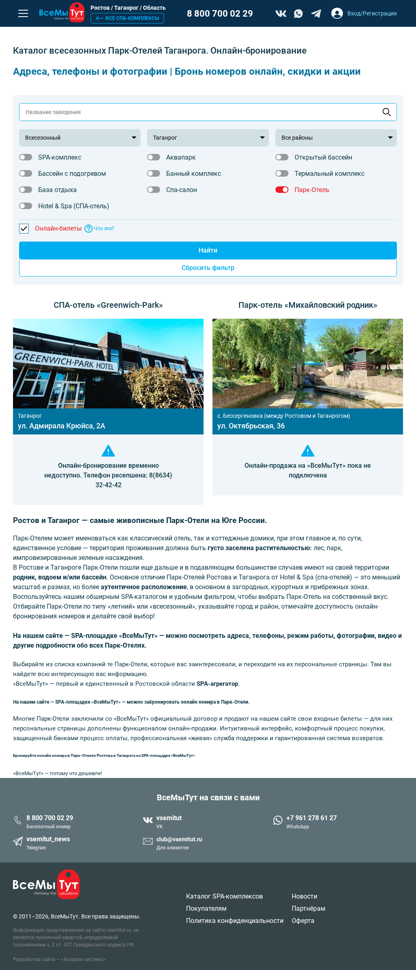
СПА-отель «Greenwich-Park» (108, 305)
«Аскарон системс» (83, 959)
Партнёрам (308, 908)
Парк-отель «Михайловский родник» (307, 305)
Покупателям (206, 908)
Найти (208, 250)
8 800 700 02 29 (220, 14)
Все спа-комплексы (132, 18)
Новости (304, 896)
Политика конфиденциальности (235, 921)
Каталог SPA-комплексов (224, 896)
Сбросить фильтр (208, 268)
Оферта (303, 921)
